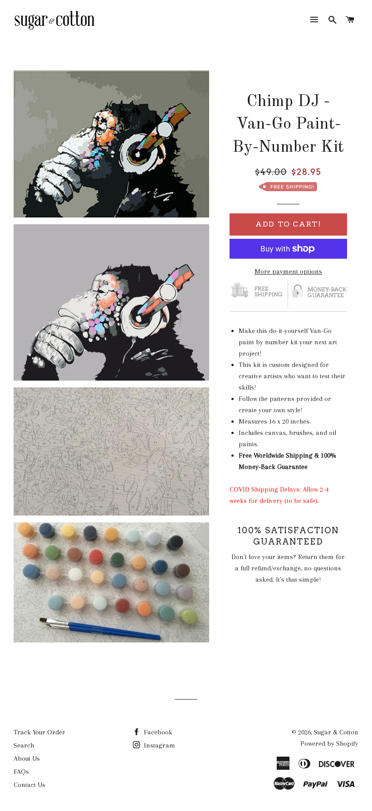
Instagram (158, 745)
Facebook (157, 732)
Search (24, 745)
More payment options (288, 271)
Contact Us (29, 785)
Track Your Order (39, 732)
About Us (27, 758)
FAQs (21, 772)
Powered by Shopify (329, 743)
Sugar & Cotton (336, 732)
